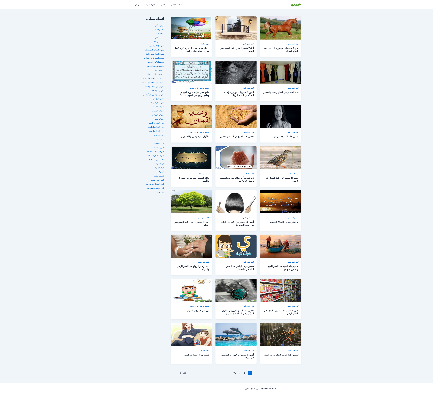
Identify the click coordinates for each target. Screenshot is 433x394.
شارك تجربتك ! (149, 4)
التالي (183, 373)
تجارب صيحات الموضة (155, 66)
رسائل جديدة (159, 135)
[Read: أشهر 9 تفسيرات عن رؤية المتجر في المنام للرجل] (280, 290)
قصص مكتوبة (159, 176)
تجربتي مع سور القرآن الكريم (199, 88)
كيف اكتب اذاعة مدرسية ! (154, 184)
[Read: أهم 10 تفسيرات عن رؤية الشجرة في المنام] (191, 202)
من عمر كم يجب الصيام (198, 310)
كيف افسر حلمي (293, 44)
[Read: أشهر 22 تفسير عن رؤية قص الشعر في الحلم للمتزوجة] (236, 202)
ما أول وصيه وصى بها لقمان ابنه (194, 136)
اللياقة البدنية (159, 33)
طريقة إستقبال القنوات (155, 151)
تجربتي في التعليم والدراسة (153, 78)
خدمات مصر (159, 119)
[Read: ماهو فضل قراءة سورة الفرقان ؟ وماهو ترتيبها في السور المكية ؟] (191, 72)
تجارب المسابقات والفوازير (154, 58)
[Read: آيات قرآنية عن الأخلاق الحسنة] (280, 202)
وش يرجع (160, 192)
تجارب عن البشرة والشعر (154, 74)
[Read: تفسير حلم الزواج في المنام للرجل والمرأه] (191, 246)
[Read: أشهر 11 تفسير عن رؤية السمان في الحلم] (280, 157)
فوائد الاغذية (159, 168)
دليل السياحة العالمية (156, 127)
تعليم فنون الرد (158, 98)
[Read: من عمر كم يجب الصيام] (191, 290)
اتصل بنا (162, 4)
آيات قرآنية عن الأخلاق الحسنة (284, 222)
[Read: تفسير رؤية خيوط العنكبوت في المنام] (280, 334)
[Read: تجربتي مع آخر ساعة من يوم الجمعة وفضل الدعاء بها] (236, 157)
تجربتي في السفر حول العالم (153, 82)
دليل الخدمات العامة (156, 123)
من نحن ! (137, 4)
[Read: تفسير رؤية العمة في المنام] (191, 334)
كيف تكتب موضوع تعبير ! (154, 188)
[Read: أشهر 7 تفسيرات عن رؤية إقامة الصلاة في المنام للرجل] (236, 72)
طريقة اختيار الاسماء (156, 155)
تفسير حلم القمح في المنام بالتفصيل (237, 136)
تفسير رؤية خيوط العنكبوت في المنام (281, 354)
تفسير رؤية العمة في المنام (196, 354)
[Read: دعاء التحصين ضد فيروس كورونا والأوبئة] (191, 157)
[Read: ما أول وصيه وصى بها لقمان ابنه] (191, 116)
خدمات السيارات (157, 115)
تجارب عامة (159, 70)
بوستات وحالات (158, 42)
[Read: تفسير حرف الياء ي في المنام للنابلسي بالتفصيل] (236, 246)
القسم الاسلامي (249, 173)
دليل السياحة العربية (156, 131)
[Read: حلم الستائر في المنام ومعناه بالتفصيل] (280, 72)
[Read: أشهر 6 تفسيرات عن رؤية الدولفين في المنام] (236, 334)
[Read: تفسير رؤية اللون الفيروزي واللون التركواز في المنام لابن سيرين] (236, 290)
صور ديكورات (159, 147)
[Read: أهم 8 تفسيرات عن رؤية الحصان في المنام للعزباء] (280, 28)
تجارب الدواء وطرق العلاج (154, 54)
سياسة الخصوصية (175, 4)
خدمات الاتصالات (157, 107)
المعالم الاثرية (159, 37)
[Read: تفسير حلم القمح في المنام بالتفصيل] (236, 116)
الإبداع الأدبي (159, 25)
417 (234, 373)
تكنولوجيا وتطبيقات (157, 103)
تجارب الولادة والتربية (156, 62)
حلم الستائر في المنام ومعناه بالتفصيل (280, 92)
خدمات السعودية (157, 111)
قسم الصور (159, 172)
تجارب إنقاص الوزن (156, 46)
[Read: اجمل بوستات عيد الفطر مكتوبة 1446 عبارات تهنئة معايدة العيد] (191, 28)
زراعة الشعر (159, 139)
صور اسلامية (205, 44)
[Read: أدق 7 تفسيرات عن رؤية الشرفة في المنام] (236, 28)
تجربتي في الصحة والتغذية (154, 86)
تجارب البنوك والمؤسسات (154, 50)
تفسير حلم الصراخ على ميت (285, 136)
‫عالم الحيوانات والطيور (155, 159)
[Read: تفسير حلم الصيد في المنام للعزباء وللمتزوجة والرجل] (280, 246)
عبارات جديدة (159, 164)
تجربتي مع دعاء (204, 173)
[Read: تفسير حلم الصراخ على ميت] (280, 116)
